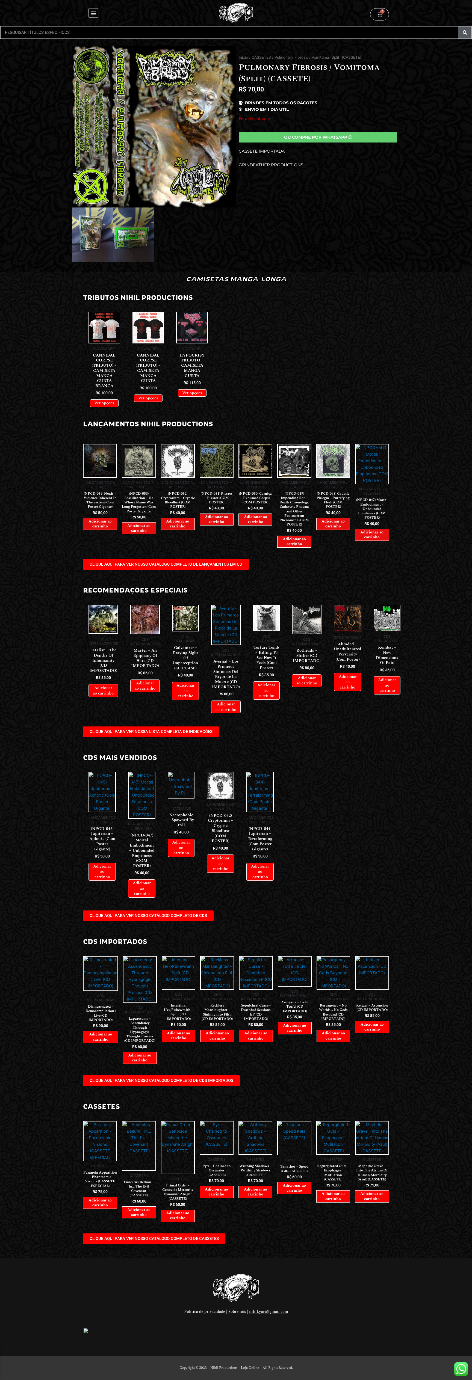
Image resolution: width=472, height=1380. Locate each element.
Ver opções (104, 403)
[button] (93, 13)
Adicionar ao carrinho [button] (100, 523)
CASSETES (261, 57)
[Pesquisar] (464, 32)
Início (243, 57)
